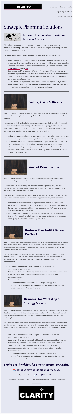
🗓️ (14, 370)
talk (26, 68)
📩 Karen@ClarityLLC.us (44, 375)
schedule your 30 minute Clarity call (37, 370)
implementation (14, 68)
